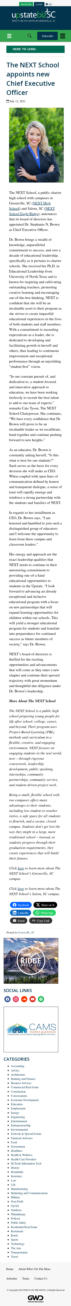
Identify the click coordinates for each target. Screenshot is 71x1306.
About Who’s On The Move (34, 1269)
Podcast (15, 1218)
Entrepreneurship (21, 1125)
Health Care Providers (23, 1159)
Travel (14, 1256)
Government (18, 1146)
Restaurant (17, 1231)
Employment (18, 1108)
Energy (15, 1113)
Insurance (16, 1176)
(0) (50, 4)
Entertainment (19, 1121)
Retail (14, 1235)
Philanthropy (18, 1214)
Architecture (18, 1074)
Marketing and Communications (29, 1193)
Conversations (19, 1096)
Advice (15, 1070)
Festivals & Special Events (26, 1134)
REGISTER (26, 4)
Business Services (21, 1083)
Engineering (18, 1117)
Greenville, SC (26, 932)
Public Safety (18, 1222)
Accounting (17, 1066)
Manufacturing (19, 1189)
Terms (25, 1278)
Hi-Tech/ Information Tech (26, 1163)
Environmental (19, 1129)
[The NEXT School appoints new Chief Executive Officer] (37, 146)
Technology (18, 1244)
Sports (14, 1239)
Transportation (19, 1252)
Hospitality (17, 1172)
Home (9, 1269)
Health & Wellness (21, 1155)
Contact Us (40, 1278)
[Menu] (9, 36)
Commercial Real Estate (25, 1087)
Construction (18, 1091)
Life (13, 1184)
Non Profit (17, 1201)
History (15, 1167)
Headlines (16, 1150)
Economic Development (25, 1100)
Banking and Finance (23, 1079)
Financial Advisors (22, 1138)
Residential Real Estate (24, 1227)
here (21, 868)
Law (13, 1180)
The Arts (16, 1248)
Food (14, 1142)
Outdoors (16, 1210)
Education (17, 1104)
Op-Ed (15, 1206)
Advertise (11, 1278)
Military (15, 1197)
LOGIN (39, 4)
